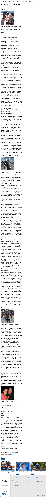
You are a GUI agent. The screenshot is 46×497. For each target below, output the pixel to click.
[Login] (42, 1)
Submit (3, 494)
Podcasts (30, 1)
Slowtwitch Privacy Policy (39, 481)
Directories (22, 1)
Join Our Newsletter (4, 475)
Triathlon (16, 480)
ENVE (12, 490)
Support (37, 482)
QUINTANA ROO (30, 490)
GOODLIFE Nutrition (25, 490)
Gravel (16, 482)
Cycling (16, 481)
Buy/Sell (18, 1)
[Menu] (44, 1)
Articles (14, 1)
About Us (37, 480)
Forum (26, 1)
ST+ (36, 1)
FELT (14, 490)
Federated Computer (42, 495)
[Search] (40, 1)
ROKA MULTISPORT (36, 490)
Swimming (16, 485)
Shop (34, 1)
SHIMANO (40, 490)
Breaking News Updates (5, 486)
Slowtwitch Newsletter (5, 483)
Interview (3, 458)
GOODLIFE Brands (19, 490)
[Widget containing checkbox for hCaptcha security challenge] (5, 491)
